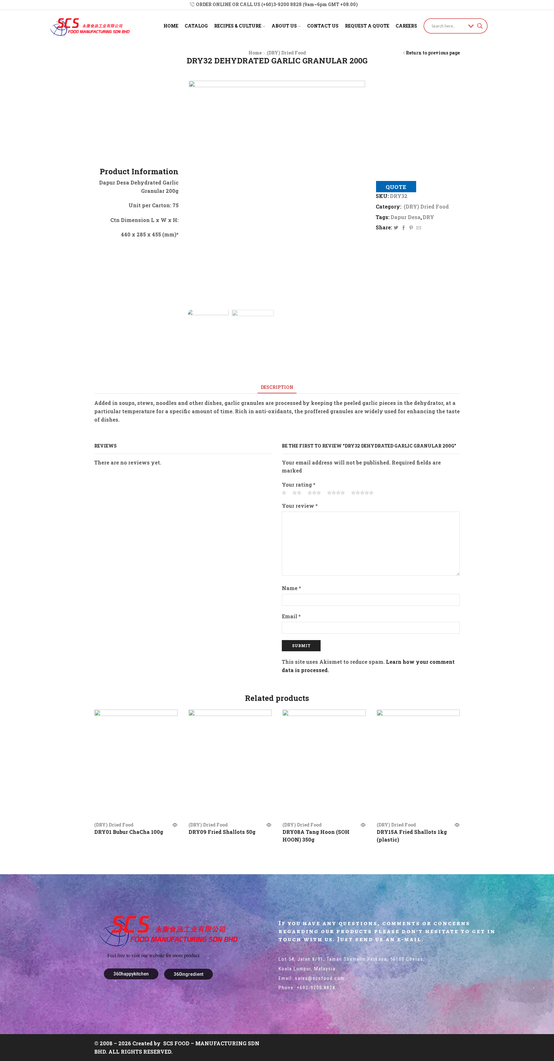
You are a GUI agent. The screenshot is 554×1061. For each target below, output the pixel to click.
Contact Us (323, 26)
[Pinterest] (411, 228)
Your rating (298, 484)
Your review (300, 505)
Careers (406, 26)
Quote (396, 187)
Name (291, 588)
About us (284, 26)
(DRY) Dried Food (286, 53)
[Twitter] (396, 228)
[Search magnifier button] (479, 25)
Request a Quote (367, 26)
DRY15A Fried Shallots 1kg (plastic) (412, 835)
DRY (428, 217)
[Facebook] (403, 228)
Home (171, 26)
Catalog (196, 26)
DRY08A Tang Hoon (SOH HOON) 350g (315, 835)
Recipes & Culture (237, 26)
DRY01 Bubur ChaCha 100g (128, 831)
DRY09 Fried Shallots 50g (222, 831)
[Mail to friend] (418, 228)
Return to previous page (433, 53)
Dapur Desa (405, 217)
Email (291, 616)
